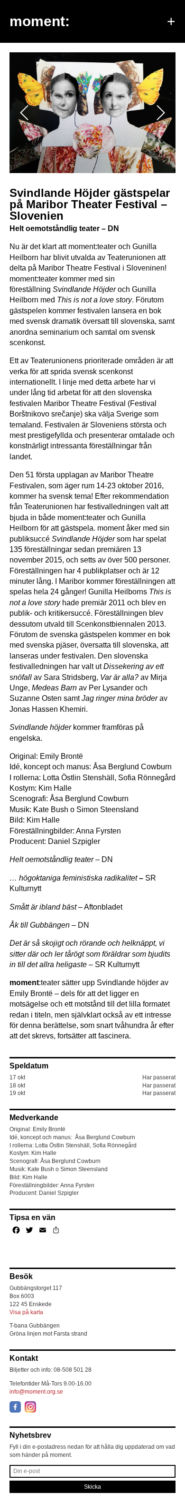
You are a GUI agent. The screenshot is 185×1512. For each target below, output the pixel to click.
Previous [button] (24, 112)
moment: (39, 21)
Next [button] (160, 112)
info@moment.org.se (36, 1391)
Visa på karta (26, 1312)
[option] (92, 112)
